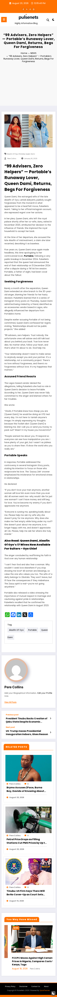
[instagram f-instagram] (30, 9)
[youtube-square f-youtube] (33, 9)
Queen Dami (30, 154)
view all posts (10, 702)
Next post (10, 727)
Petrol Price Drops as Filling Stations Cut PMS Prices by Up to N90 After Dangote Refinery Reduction (26, 841)
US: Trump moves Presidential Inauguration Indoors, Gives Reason (27, 732)
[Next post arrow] (50, 732)
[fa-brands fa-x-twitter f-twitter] (26, 9)
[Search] (48, 20)
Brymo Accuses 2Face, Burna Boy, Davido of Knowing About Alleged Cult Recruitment (25, 789)
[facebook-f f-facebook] (23, 9)
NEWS (9, 928)
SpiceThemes (45, 990)
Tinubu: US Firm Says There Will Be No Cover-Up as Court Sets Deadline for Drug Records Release (26, 892)
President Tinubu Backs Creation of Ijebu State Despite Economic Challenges (26, 720)
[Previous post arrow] (50, 718)
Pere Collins (11, 158)
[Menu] (4, 19)
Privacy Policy (10, 986)
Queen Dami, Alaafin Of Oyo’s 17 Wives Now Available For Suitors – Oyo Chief (27, 544)
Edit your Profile (44, 693)
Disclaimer (23, 986)
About (46, 986)
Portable (22, 154)
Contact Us (35, 986)
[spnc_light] (53, 20)
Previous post (12, 715)
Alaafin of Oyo (12, 154)
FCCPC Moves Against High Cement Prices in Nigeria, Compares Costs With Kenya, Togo (28, 961)
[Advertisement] (28, 84)
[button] (53, 993)
